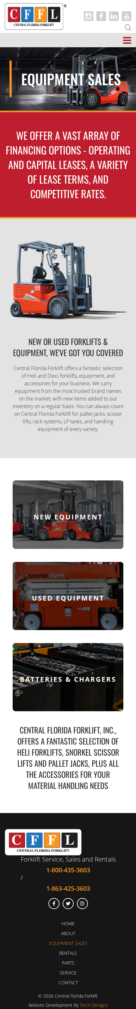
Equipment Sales (68, 943)
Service (68, 973)
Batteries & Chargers (68, 679)
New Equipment (68, 516)
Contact (68, 983)
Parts (68, 963)
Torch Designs (94, 1005)
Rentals (68, 953)
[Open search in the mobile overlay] (128, 27)
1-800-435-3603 (68, 870)
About (68, 933)
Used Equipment (68, 597)
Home (68, 924)
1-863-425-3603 (68, 888)
